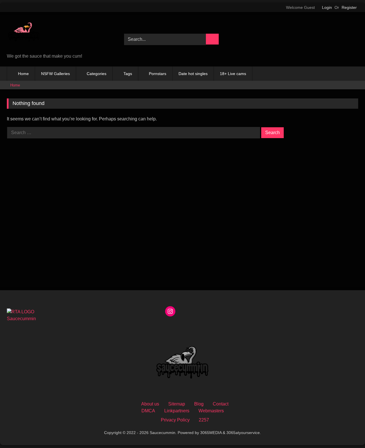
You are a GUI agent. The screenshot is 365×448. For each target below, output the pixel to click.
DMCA (148, 410)
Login (327, 7)
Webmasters (211, 410)
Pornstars (157, 73)
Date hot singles (193, 73)
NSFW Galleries (55, 73)
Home (23, 73)
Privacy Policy (175, 419)
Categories (96, 73)
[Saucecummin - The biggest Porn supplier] (24, 34)
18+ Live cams (233, 73)
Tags (127, 73)
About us (150, 403)
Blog (199, 403)
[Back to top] (348, 431)
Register (349, 7)
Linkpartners (176, 410)
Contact (220, 403)
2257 (204, 419)
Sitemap (176, 403)
